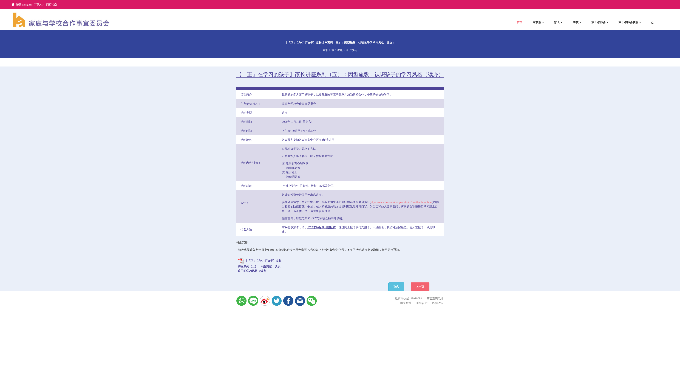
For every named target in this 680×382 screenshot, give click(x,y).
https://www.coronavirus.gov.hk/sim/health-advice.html (401, 202)
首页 (519, 22)
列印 (396, 286)
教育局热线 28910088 (408, 298)
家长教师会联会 (628, 22)
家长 (557, 22)
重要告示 (421, 303)
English (27, 4)
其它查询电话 (435, 298)
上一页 (420, 286)
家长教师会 (598, 22)
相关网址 (405, 303)
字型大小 (39, 4)
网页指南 (51, 4)
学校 (576, 22)
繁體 (18, 4)
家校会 (537, 22)
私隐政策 (438, 303)
